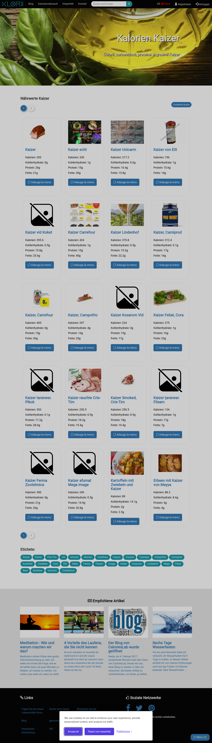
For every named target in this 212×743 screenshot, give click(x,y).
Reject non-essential (99, 731)
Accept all (73, 731)
